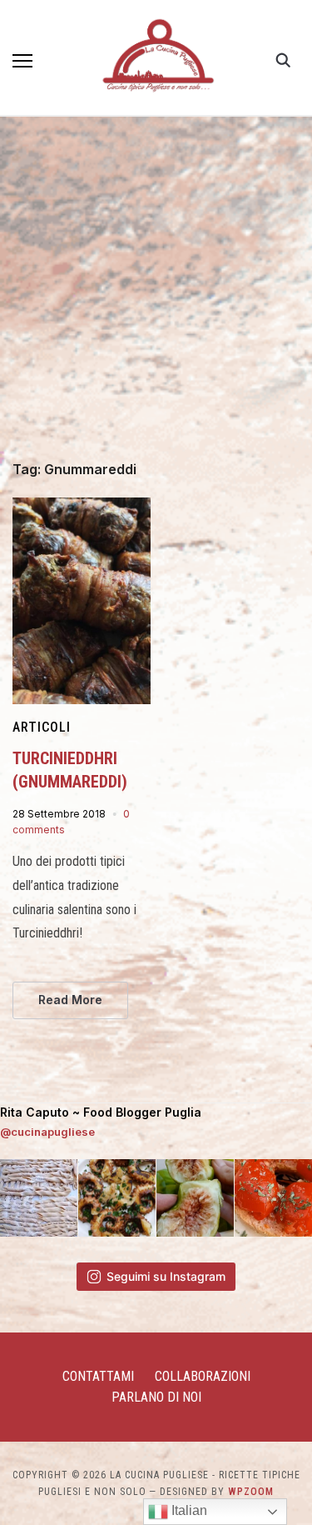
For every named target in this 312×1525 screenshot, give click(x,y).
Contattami (98, 1376)
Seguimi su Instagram (165, 1276)
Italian (187, 1510)
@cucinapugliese (47, 1131)
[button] (22, 61)
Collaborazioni (202, 1376)
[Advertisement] (156, 298)
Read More (70, 999)
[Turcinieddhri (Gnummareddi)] (81, 507)
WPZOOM (251, 1492)
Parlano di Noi (156, 1397)
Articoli (41, 727)
